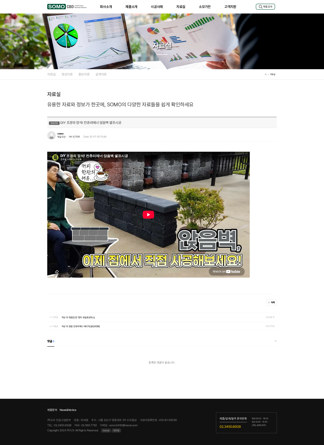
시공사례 (157, 7)
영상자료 (67, 74)
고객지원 (230, 7)
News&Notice (68, 410)
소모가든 (205, 7)
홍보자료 (84, 74)
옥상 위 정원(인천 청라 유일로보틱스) (78, 317)
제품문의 (52, 410)
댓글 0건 (61, 137)
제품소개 (131, 7)
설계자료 (101, 74)
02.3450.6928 (230, 426)
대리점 (116, 430)
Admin (106, 430)
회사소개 (106, 7)
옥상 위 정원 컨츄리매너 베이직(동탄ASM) (81, 326)
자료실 (180, 7)
